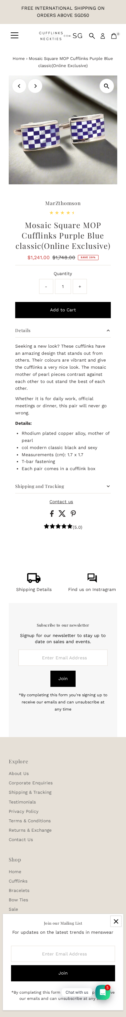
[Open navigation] (14, 36)
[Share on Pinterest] (73, 515)
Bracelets (19, 890)
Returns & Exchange (30, 830)
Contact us (61, 502)
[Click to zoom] (107, 86)
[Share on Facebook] (52, 515)
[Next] (35, 86)
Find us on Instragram (92, 589)
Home (19, 58)
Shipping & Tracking (30, 792)
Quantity (63, 273)
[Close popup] (115, 921)
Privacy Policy (23, 811)
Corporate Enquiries (31, 782)
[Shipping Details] (34, 581)
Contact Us (21, 839)
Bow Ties (18, 899)
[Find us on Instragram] (92, 581)
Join (63, 678)
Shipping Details (34, 589)
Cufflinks (18, 881)
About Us (19, 773)
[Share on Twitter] (63, 515)
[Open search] (92, 36)
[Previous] (19, 86)
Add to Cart (63, 309)
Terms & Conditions (30, 820)
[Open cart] (113, 36)
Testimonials (22, 801)
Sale (13, 909)
